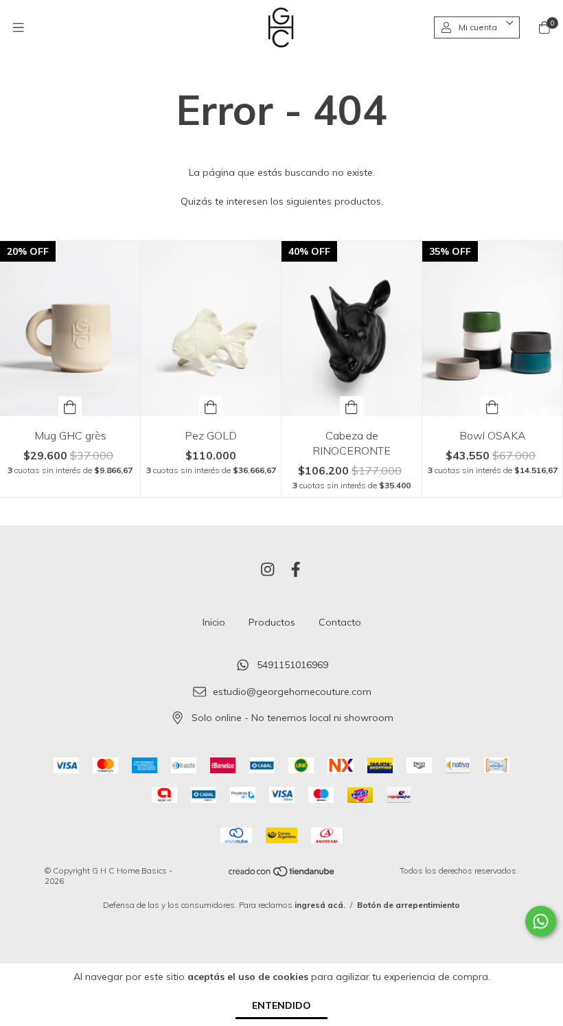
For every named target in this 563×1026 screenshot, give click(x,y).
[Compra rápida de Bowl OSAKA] (492, 406)
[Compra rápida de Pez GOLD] (210, 406)
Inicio (214, 622)
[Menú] (18, 27)
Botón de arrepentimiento (408, 905)
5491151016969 (292, 665)
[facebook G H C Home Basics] (296, 569)
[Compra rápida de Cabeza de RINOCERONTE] (351, 406)
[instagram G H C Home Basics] (268, 569)
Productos (272, 622)
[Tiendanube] (282, 874)
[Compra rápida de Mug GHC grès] (70, 406)
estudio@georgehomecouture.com (292, 691)
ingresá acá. (320, 905)
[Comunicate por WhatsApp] (540, 921)
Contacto (340, 622)
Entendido (281, 1005)
